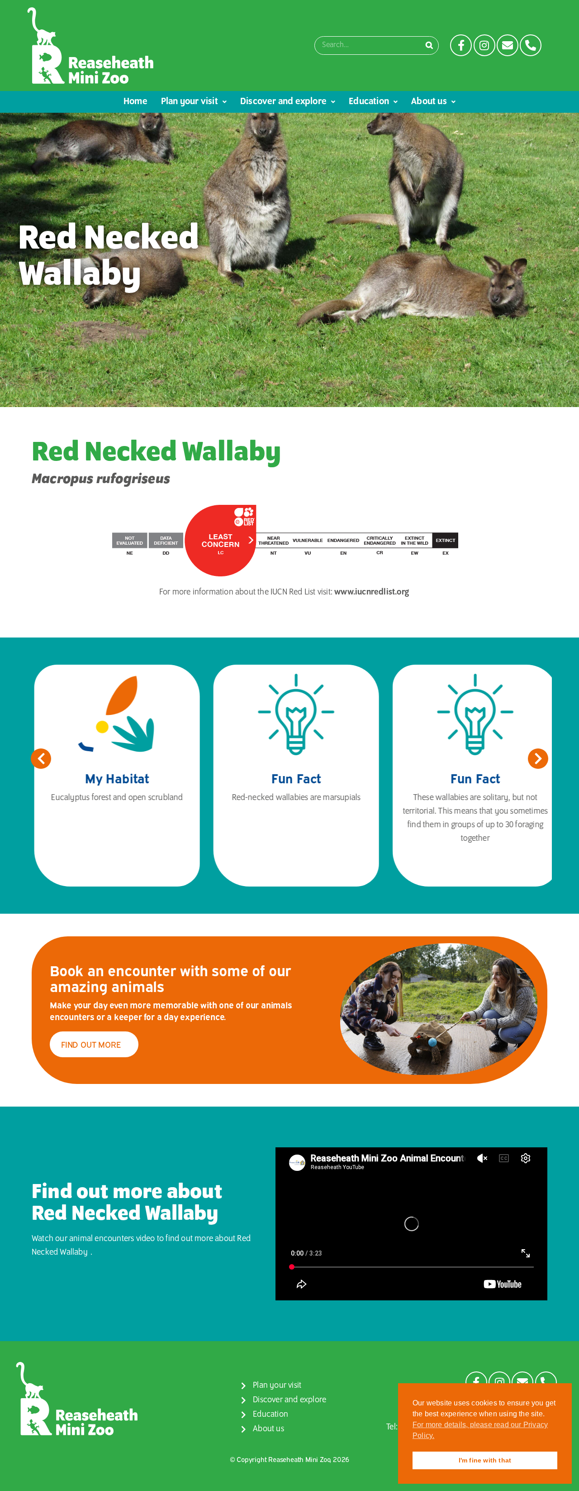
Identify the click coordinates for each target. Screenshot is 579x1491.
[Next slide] (538, 758)
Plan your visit (189, 101)
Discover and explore (283, 101)
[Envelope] (507, 45)
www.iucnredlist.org (371, 592)
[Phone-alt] (530, 45)
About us (429, 101)
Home (135, 101)
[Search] (429, 45)
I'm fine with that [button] (485, 1460)
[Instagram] (484, 45)
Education (369, 101)
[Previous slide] (41, 758)
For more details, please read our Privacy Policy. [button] (480, 1430)
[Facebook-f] (461, 45)
